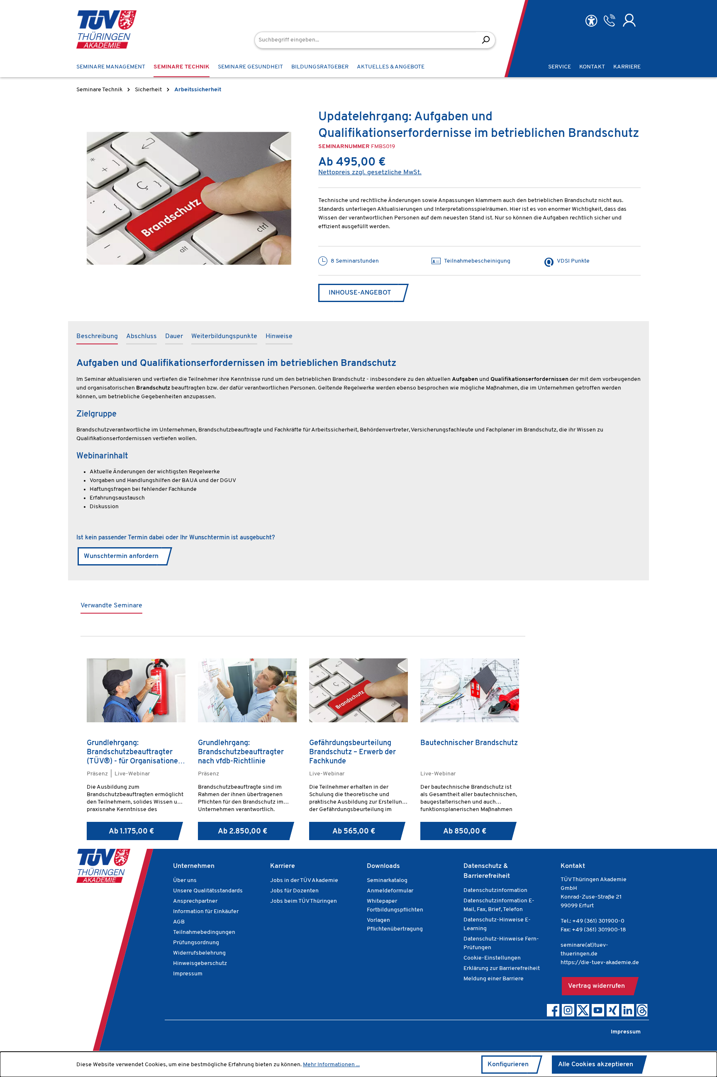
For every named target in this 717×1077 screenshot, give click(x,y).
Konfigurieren (508, 1064)
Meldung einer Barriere (493, 979)
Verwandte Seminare (111, 605)
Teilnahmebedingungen (204, 932)
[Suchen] (485, 40)
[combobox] (365, 40)
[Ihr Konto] (629, 20)
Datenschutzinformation (495, 890)
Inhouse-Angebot (360, 293)
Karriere (282, 866)
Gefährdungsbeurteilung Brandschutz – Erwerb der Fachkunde (352, 752)
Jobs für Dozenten (294, 891)
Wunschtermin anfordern (121, 556)
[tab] (97, 336)
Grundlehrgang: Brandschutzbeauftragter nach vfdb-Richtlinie (241, 752)
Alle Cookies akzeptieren (595, 1064)
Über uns (185, 880)
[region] (189, 198)
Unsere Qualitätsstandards (208, 891)
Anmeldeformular (390, 891)
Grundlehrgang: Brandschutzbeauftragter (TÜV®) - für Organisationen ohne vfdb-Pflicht (134, 752)
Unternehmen (194, 866)
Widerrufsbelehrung (199, 953)
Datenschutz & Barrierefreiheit (486, 871)
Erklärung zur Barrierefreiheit (501, 968)
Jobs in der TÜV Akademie (304, 880)
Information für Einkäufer (206, 912)
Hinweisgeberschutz (200, 963)
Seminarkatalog (387, 880)
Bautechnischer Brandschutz (469, 743)
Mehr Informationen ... (331, 1065)
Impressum (187, 974)
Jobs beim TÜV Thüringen (303, 901)
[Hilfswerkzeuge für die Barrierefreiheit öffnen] (591, 21)
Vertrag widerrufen (596, 986)
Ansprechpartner (195, 901)
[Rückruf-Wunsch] (609, 20)
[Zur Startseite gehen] (106, 29)
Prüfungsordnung (196, 943)
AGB (179, 922)
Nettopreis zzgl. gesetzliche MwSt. (370, 172)
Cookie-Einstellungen (492, 958)
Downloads (383, 866)
